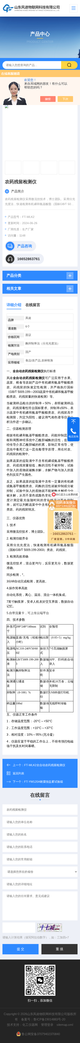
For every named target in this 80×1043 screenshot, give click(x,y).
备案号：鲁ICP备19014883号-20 (43, 1019)
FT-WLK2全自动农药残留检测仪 (44, 765)
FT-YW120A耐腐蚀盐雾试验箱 (43, 781)
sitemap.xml (65, 1024)
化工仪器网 (30, 1024)
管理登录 (47, 1024)
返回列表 (18, 773)
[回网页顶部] (73, 422)
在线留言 (32, 305)
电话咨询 (73, 436)
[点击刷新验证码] (49, 927)
